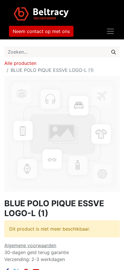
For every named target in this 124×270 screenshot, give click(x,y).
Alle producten (20, 63)
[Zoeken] (114, 51)
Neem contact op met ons (41, 31)
